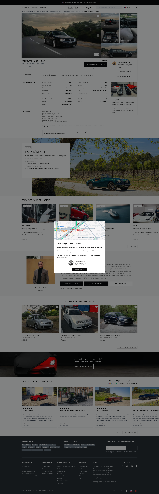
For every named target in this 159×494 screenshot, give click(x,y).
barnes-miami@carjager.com (83, 264)
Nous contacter (79, 269)
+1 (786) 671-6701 (81, 263)
